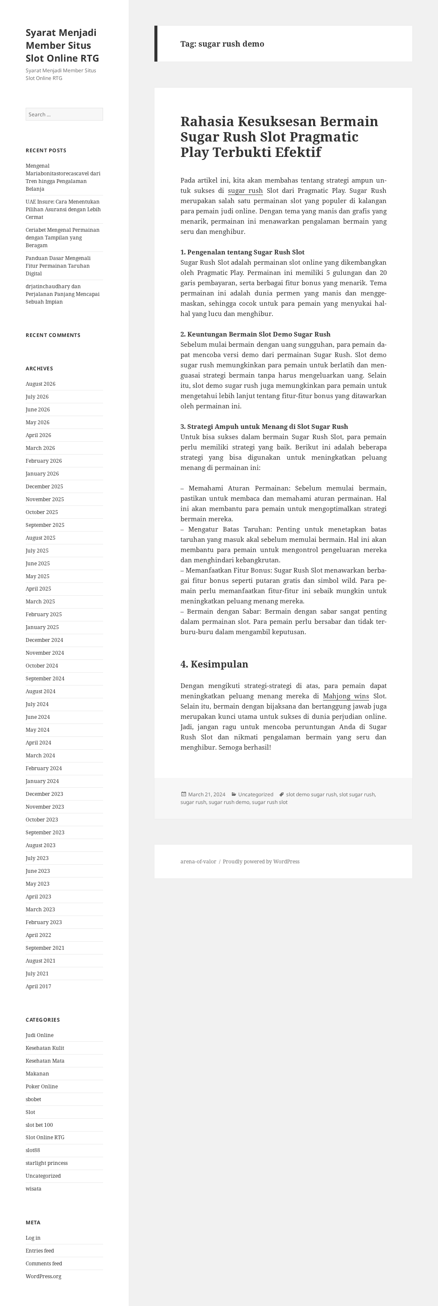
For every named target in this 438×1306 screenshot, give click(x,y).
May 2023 (38, 883)
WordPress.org (43, 1276)
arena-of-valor (198, 861)
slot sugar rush (357, 794)
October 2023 (42, 819)
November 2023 (45, 806)
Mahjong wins (346, 695)
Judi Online (39, 1035)
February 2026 (44, 460)
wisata (33, 1188)
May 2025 (38, 576)
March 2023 (40, 909)
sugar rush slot (269, 802)
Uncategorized (43, 1175)
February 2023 (44, 922)
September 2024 (45, 678)
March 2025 (40, 601)
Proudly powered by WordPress (261, 861)
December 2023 (44, 794)
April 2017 (38, 986)
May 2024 (38, 729)
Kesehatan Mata (45, 1060)
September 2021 (45, 947)
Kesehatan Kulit (45, 1048)
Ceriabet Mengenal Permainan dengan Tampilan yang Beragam (63, 237)
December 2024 (44, 640)
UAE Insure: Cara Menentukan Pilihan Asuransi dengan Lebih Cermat (63, 209)
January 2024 (42, 781)
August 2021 (41, 960)
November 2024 (45, 652)
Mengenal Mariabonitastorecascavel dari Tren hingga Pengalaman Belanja (63, 177)
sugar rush (245, 190)
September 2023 (45, 832)
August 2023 (41, 845)
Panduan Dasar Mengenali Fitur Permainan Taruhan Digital (58, 265)
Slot (30, 1112)
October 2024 (42, 665)
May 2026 (38, 422)
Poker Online (42, 1086)
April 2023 (38, 896)
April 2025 (38, 588)
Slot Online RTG (45, 1137)
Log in (33, 1237)
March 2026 (40, 448)
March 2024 (40, 755)
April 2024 (38, 742)
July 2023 (37, 858)
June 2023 (38, 871)
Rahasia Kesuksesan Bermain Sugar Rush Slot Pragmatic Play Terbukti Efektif (280, 136)
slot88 (33, 1150)
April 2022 (38, 935)
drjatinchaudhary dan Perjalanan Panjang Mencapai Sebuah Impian (63, 294)
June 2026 (38, 409)
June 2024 (38, 717)
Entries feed (40, 1250)
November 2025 (45, 499)
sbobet (33, 1099)
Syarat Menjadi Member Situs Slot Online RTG (62, 45)
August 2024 (41, 691)
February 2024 (44, 768)
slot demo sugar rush (311, 794)
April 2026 (38, 435)
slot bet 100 (39, 1125)
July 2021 (37, 973)
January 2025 (42, 627)
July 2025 (37, 550)
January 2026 (42, 473)
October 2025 (42, 512)
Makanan (37, 1073)
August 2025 (41, 537)
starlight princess (47, 1163)
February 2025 (44, 614)
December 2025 (44, 486)
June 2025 (38, 563)
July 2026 (37, 396)
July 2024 (37, 704)
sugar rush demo (229, 802)
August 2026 (41, 383)
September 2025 (45, 525)
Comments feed (44, 1263)
